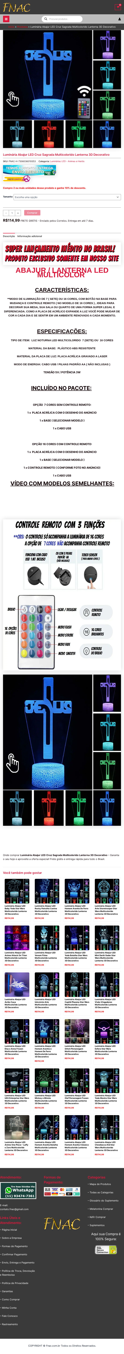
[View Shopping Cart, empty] (118, 7)
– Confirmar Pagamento (13, 1254)
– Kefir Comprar (97, 1217)
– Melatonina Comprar (100, 1208)
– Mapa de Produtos (99, 1184)
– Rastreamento (9, 1324)
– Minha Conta (8, 1307)
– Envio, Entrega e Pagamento (17, 1262)
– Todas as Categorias (100, 1192)
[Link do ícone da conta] (119, 19)
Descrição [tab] (9, 236)
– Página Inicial (8, 1229)
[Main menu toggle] (6, 19)
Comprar (32, 212)
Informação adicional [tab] (29, 236)
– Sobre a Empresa (11, 1237)
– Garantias (6, 1291)
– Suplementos (96, 1225)
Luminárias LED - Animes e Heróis (67, 161)
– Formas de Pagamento (14, 1246)
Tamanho (8, 196)
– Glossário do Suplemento (103, 1200)
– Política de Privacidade (14, 1283)
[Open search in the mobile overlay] (62, 19)
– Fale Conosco (9, 1315)
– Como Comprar (10, 1299)
